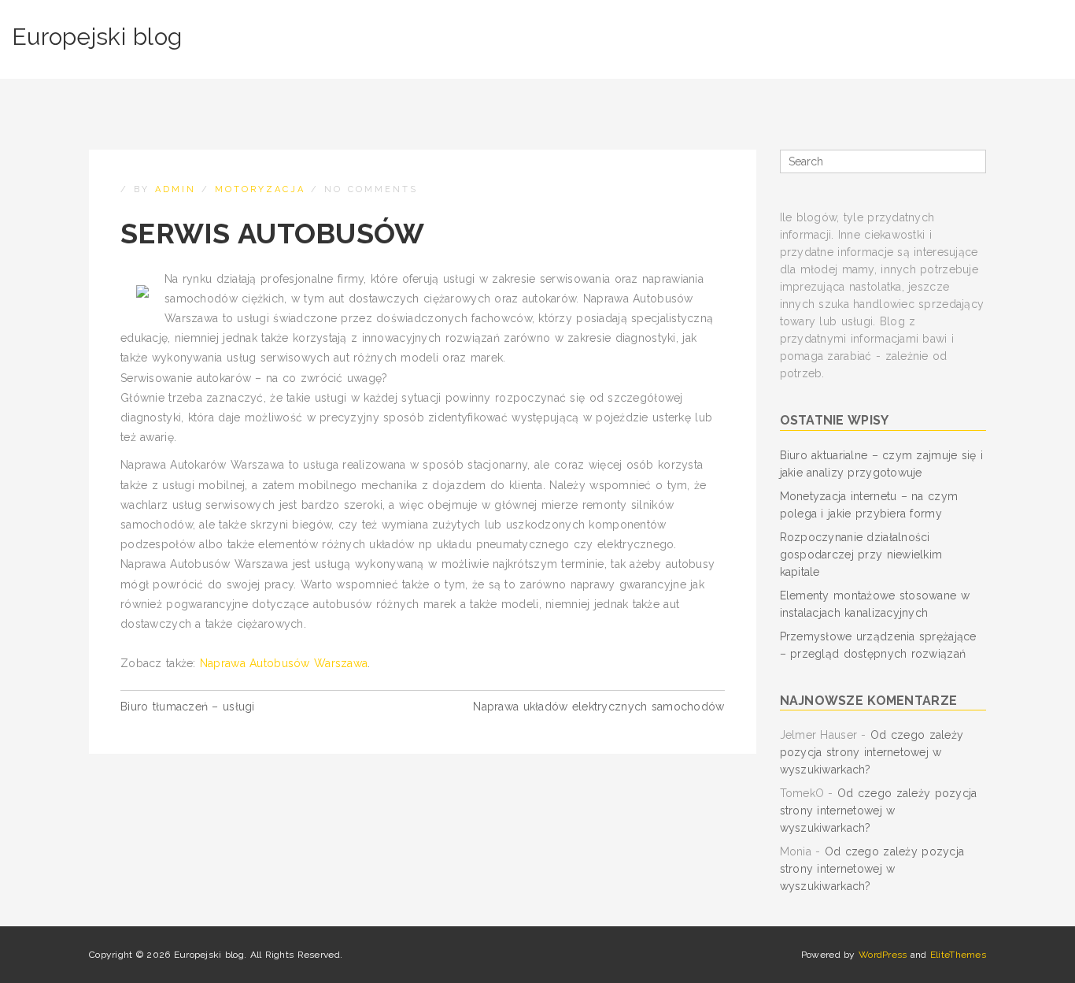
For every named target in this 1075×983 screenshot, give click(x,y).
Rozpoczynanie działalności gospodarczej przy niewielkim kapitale (861, 554)
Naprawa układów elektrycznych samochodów (598, 706)
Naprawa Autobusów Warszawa (284, 663)
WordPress (883, 954)
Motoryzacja (260, 189)
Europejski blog (97, 36)
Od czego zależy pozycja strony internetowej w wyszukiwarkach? (872, 752)
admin (175, 189)
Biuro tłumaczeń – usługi (187, 706)
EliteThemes (958, 954)
